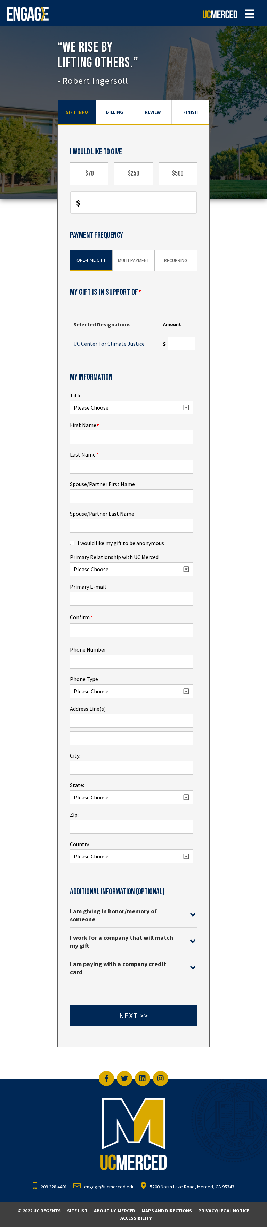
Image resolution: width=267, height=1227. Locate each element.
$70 (89, 173)
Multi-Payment (133, 260)
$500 (177, 173)
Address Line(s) (88, 708)
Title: (76, 395)
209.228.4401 (54, 1187)
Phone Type (84, 679)
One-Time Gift (91, 260)
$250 (133, 173)
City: (75, 755)
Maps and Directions (166, 1211)
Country (79, 844)
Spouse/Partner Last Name (102, 513)
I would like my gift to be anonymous (121, 543)
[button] (249, 14)
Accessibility (136, 1218)
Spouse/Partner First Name (102, 484)
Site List (77, 1211)
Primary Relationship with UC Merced (114, 557)
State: (77, 785)
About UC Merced (114, 1211)
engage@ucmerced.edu (109, 1187)
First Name (83, 424)
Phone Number (88, 649)
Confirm (80, 617)
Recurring (175, 260)
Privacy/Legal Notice (223, 1211)
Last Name (83, 454)
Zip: (74, 814)
